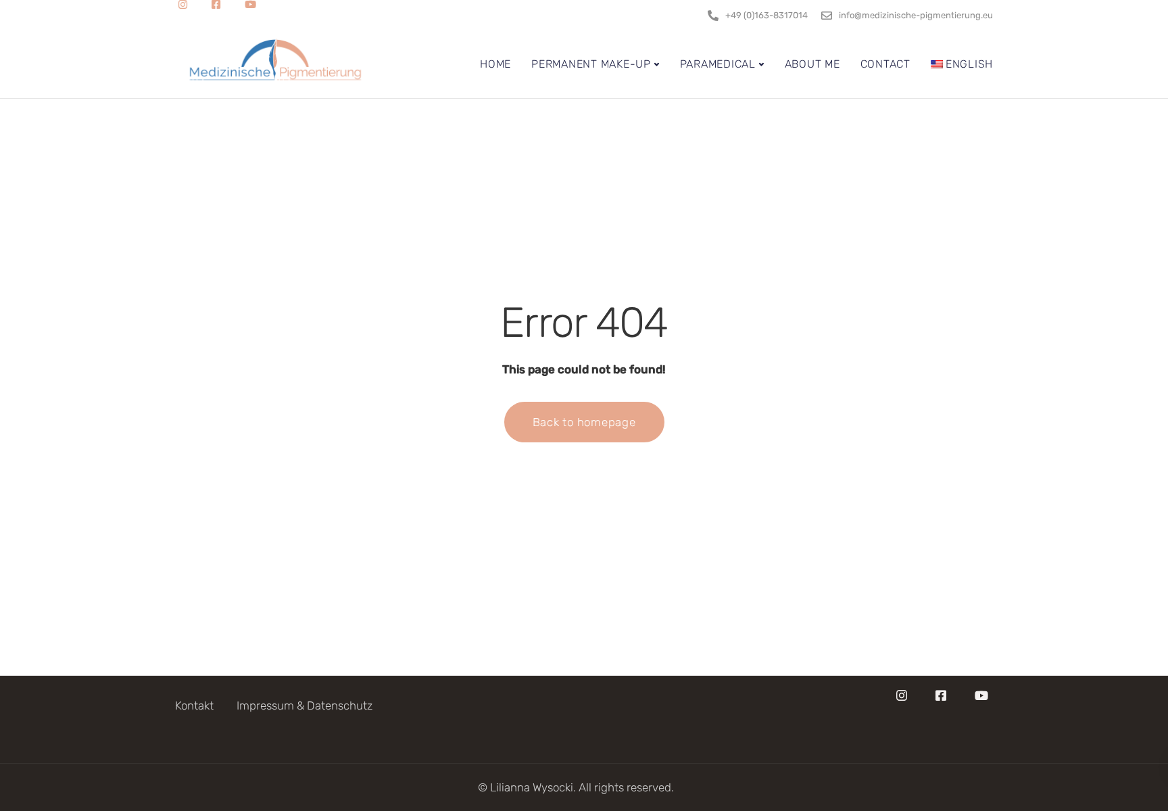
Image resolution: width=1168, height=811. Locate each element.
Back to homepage (584, 422)
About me (812, 63)
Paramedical (718, 63)
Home (495, 63)
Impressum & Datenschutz (304, 705)
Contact (885, 63)
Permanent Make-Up (591, 63)
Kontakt (194, 705)
